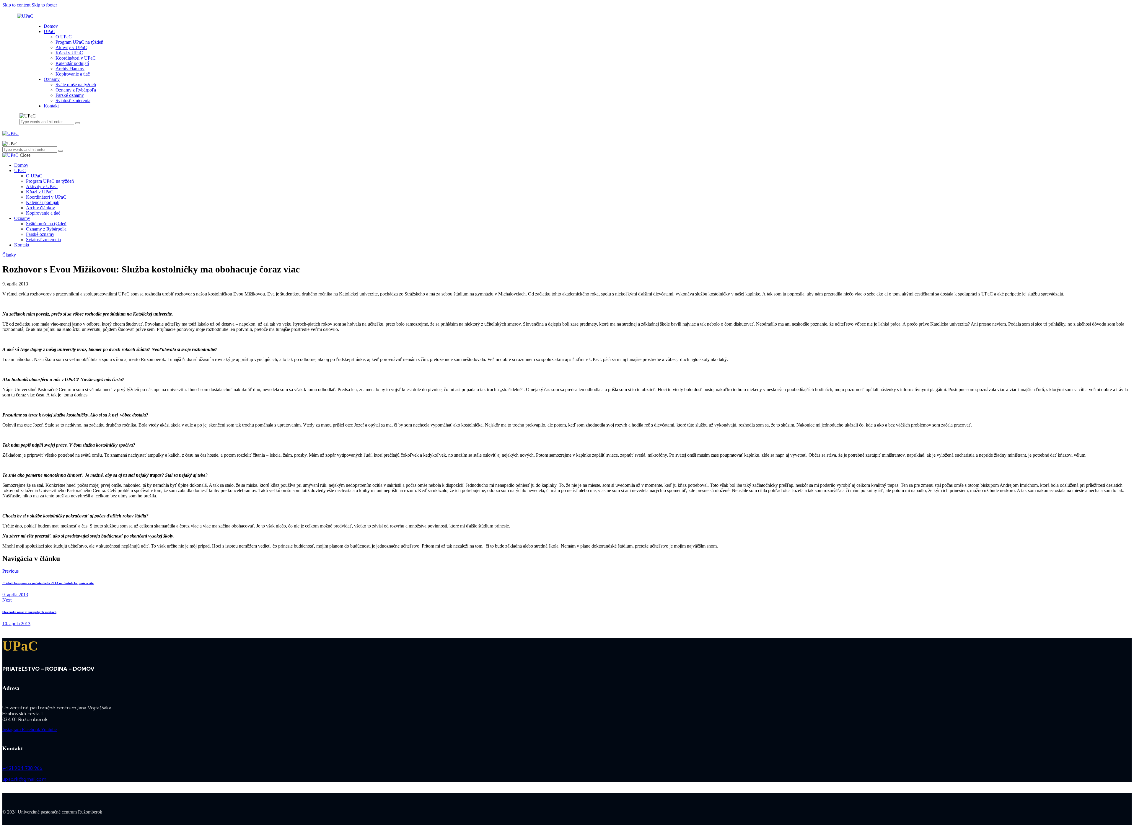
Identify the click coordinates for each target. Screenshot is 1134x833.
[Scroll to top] (5, 827)
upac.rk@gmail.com (24, 779)
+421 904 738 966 (22, 768)
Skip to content (16, 4)
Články (9, 254)
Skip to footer (44, 4)
